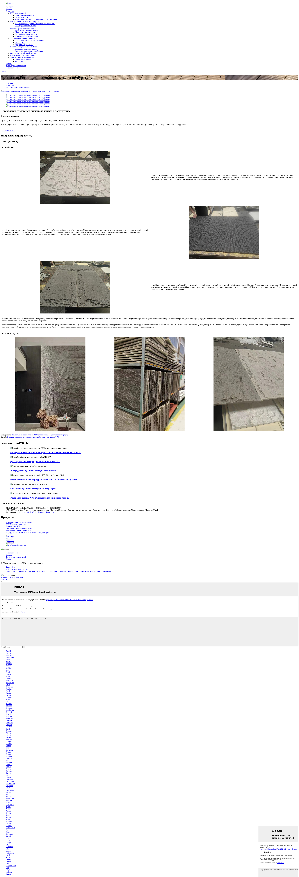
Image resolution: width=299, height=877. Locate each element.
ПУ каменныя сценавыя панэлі (22, 55)
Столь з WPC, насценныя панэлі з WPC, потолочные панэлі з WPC (74, 571)
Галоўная (9, 7)
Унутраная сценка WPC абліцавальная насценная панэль (39, 498)
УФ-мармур (106, 571)
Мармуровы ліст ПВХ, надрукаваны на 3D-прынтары (36, 19)
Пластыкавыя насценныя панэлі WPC (30, 40)
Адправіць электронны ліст (12, 577)
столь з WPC (11, 571)
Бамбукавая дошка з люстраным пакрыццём (33, 488)
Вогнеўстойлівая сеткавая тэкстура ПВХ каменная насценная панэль (45, 452)
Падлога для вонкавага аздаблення (29, 51)
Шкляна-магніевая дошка (25, 32)
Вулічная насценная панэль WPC (23, 47)
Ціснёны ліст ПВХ (22, 17)
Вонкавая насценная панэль (26, 49)
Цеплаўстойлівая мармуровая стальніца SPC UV (35, 461)
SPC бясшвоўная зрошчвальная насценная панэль (35, 24)
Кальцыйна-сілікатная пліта (26, 34)
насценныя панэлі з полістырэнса (23, 53)
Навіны (9, 64)
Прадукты (10, 11)
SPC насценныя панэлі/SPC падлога (24, 22)
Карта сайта (10, 567)
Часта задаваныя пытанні (16, 66)
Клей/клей (19, 62)
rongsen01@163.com (30, 512)
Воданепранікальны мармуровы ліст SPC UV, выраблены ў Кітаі (43, 479)
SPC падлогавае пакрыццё (25, 26)
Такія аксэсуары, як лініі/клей (22, 57)
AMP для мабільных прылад (17, 569)
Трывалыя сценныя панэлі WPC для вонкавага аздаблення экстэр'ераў (40, 435)
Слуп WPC (41, 571)
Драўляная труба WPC (24, 45)
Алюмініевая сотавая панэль (26, 36)
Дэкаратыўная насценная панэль (23, 28)
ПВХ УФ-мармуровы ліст (25, 15)
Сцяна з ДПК (22, 571)
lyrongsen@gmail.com (46, 512)
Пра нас (9, 9)
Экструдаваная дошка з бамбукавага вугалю (33, 470)
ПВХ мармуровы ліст (18, 13)
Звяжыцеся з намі (13, 68)
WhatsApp (5, 579)
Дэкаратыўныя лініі (23, 59)
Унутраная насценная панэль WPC (24, 38)
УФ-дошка (32, 571)
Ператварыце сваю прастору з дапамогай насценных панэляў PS (33, 437)
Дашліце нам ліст (8, 131)
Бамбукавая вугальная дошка (26, 30)
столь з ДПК (20, 43)
